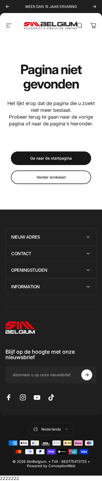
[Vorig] (8, 6)
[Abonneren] (86, 374)
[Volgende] (94, 6)
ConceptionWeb (61, 466)
